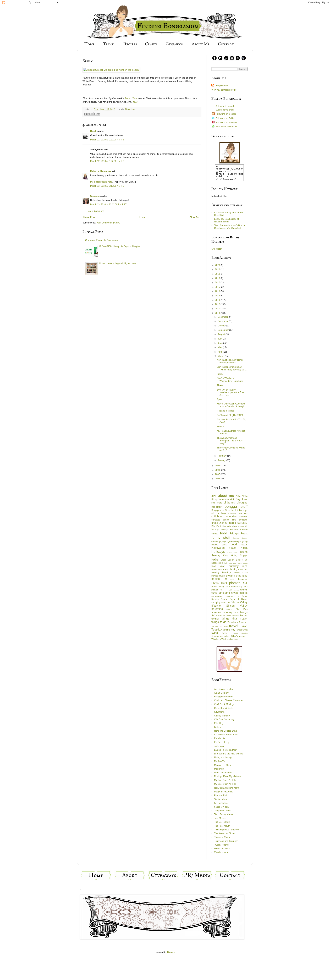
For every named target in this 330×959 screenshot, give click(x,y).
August (222, 334)
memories (243, 569)
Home (89, 44)
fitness (214, 533)
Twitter (224, 633)
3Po (213, 495)
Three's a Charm (222, 837)
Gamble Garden (240, 538)
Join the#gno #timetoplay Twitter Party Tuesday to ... (232, 368)
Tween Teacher (221, 844)
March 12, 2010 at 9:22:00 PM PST (107, 161)
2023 (218, 265)
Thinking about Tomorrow (226, 829)
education (232, 526)
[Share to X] (92, 114)
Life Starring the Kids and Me (228, 753)
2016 (218, 287)
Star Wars (242, 609)
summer (216, 612)
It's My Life (219, 738)
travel (233, 626)
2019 (218, 274)
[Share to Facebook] (95, 114)
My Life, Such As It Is (225, 780)
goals (224, 545)
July (220, 338)
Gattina (217, 727)
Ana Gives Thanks (223, 689)
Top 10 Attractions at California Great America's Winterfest (229, 226)
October (222, 325)
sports (229, 609)
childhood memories (224, 516)
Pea (225, 578)
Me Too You (220, 761)
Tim (212, 626)
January (222, 460)
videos (227, 636)
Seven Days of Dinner (234, 599)
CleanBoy (243, 516)
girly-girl (222, 541)
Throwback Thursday (238, 622)
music (222, 576)
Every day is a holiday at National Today (226, 220)
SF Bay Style (221, 803)
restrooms (230, 596)
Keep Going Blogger (235, 555)
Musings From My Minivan (227, 776)
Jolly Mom (219, 746)
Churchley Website (223, 708)
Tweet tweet (242, 630)
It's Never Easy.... (223, 742)
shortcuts (225, 602)
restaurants (217, 596)
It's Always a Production (226, 734)
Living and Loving (223, 757)
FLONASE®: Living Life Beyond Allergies (119, 246)
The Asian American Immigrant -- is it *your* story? (230, 441)
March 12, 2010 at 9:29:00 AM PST (107, 139)
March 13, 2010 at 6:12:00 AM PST (107, 186)
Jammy (215, 555)
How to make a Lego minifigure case (117, 263)
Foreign (220, 426)
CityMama (219, 712)
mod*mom (219, 769)
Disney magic (227, 522)
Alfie (238, 496)
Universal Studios (239, 633)
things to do (218, 622)
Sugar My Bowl (221, 806)
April (220, 351)
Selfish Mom (220, 799)
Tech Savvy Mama (223, 814)
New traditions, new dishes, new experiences (230, 361)
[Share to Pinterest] (98, 114)
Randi (93, 131)
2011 (218, 308)
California (232, 513)
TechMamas (220, 818)
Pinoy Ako (224, 586)
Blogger (171, 952)
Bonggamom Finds (220, 510)
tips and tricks (221, 626)
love (214, 566)
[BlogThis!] (88, 114)
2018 (218, 278)
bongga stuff (236, 506)
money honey (241, 573)
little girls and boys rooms (236, 563)
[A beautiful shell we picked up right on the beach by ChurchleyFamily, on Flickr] (111, 69)
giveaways (234, 541)
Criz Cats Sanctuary (224, 719)
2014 (218, 295)
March (221, 356)
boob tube (237, 510)
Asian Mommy (221, 693)
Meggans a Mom (222, 765)
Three (220, 385)
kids (214, 559)
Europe (241, 526)
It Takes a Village (225, 410)
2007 (218, 474)
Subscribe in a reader (226, 106)
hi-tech (244, 548)
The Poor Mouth (222, 826)
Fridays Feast (239, 533)
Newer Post (89, 217)
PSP (222, 589)
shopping (215, 602)
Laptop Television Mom (225, 750)
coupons (243, 519)
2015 (218, 291)
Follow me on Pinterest (226, 122)
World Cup (238, 639)
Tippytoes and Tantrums (226, 841)
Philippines (242, 579)
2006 (218, 478)
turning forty (229, 629)
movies (214, 576)
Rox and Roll (220, 795)
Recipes (130, 44)
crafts (214, 522)
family (215, 529)
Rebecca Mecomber (100, 171)
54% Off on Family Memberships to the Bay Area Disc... (230, 392)
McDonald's (216, 569)
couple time (229, 520)
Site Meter (216, 249)
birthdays (229, 502)
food (223, 533)
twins (214, 632)
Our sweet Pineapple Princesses (101, 240)
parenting (242, 575)
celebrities (243, 513)
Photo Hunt (131, 98)
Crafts (151, 44)
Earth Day (221, 526)
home (229, 552)
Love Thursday (229, 566)
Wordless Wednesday (222, 639)
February (222, 455)
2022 (218, 269)
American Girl (226, 499)
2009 (218, 465)
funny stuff (220, 537)
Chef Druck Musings (224, 704)
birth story (216, 503)
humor (236, 552)
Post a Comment (95, 211)
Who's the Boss (222, 848)
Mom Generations (223, 772)
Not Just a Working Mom (226, 788)
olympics (230, 575)
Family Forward (229, 529)
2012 (218, 304)
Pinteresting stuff (239, 586)
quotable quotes (232, 590)
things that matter (235, 618)
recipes (243, 592)
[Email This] (85, 114)
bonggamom (221, 85)
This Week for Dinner (224, 833)
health (232, 547)
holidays (218, 552)
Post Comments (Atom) (108, 222)
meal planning (230, 569)
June (220, 343)
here (135, 101)
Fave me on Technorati (226, 126)
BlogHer (216, 506)
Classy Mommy (222, 715)
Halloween (218, 547)
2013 (218, 300)
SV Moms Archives (231, 616)
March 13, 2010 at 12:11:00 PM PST (108, 204)
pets (232, 579)
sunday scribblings (235, 612)
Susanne (95, 196)
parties (215, 578)
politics (214, 589)
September (223, 330)
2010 (218, 313)
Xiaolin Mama (221, 852)
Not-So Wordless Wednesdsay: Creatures (230, 379)
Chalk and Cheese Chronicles (229, 700)
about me (226, 495)
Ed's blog (218, 723)
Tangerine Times (222, 810)
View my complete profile (223, 90)
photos (234, 583)
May (220, 347)
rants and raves (228, 592)
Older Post (195, 217)
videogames (217, 636)
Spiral (220, 399)
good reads (239, 544)
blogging (242, 502)
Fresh (220, 374)
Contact (226, 44)
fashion (244, 529)
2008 (218, 470)
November (223, 321)
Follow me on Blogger (226, 114)
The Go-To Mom (222, 822)
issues (244, 551)
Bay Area (241, 499)
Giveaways (175, 44)
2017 (218, 282)
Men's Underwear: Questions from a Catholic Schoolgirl (231, 405)
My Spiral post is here (101, 181)
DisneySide (242, 523)
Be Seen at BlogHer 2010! (230, 415)
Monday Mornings (221, 572)
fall (246, 526)
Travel (109, 44)
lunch (244, 566)
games (214, 541)
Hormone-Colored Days (225, 731)
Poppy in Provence (223, 791)
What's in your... (239, 636)
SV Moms (216, 615)
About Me (201, 44)
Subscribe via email (225, 110)
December (223, 317)
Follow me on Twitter (225, 118)
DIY (213, 526)
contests (215, 519)
